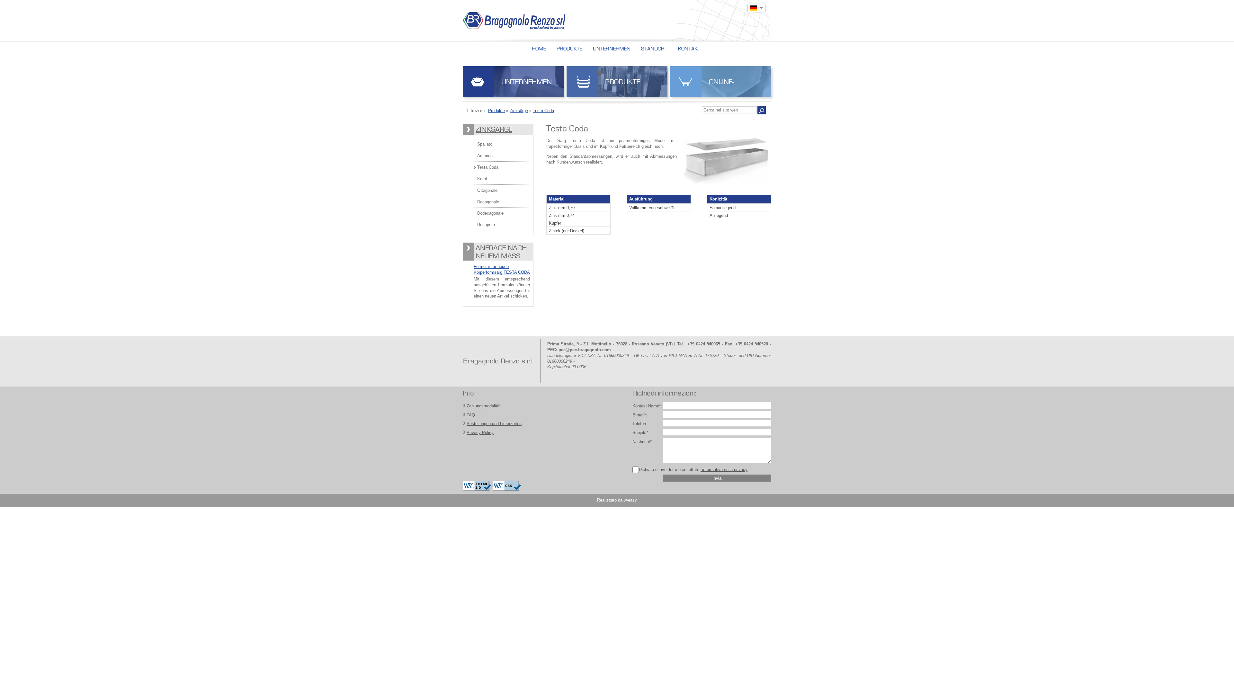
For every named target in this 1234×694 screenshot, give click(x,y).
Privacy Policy (480, 432)
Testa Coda (543, 110)
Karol (482, 178)
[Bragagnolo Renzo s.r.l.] (528, 21)
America (485, 155)
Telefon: (639, 423)
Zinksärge (519, 110)
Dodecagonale (490, 213)
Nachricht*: (642, 441)
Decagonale (488, 202)
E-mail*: (639, 415)
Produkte (622, 82)
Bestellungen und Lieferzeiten (494, 423)
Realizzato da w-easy (617, 500)
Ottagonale (487, 190)
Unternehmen (526, 82)
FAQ (471, 415)
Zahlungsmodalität (484, 406)
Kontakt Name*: (647, 406)
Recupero (486, 224)
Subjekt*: (640, 432)
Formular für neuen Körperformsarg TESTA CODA (502, 269)
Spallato (484, 144)
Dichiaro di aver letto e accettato (693, 469)
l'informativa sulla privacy (724, 469)
